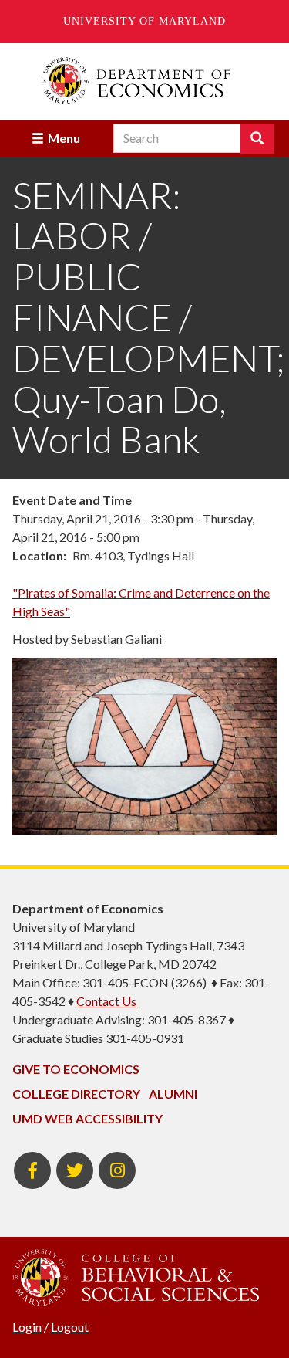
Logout (70, 1326)
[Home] (144, 81)
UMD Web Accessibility (87, 1118)
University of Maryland (144, 21)
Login (27, 1326)
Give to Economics (75, 1069)
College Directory (76, 1093)
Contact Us (106, 1001)
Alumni (173, 1093)
